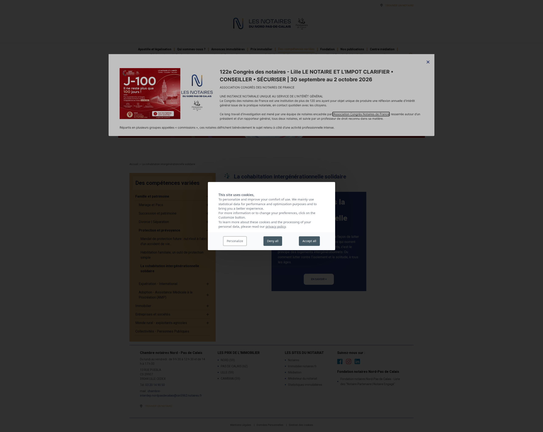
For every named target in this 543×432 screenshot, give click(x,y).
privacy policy (276, 226)
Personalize (235, 241)
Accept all (309, 241)
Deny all (272, 241)
